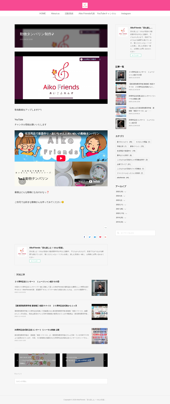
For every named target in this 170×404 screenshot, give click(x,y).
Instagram (126, 13)
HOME (42, 13)
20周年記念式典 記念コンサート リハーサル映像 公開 (37, 329)
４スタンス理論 (143, 142)
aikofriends (123, 177)
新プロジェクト (124, 142)
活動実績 (69, 13)
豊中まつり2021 (124, 155)
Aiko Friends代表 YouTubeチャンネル (97, 13)
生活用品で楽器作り (126, 151)
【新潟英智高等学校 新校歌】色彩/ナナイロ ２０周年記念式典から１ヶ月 (46, 305)
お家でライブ (124, 164)
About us (55, 13)
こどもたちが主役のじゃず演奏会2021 (132, 159)
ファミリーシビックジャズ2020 (130, 173)
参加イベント (137, 146)
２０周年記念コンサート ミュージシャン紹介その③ (37, 281)
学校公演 (121, 146)
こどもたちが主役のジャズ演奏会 (130, 168)
